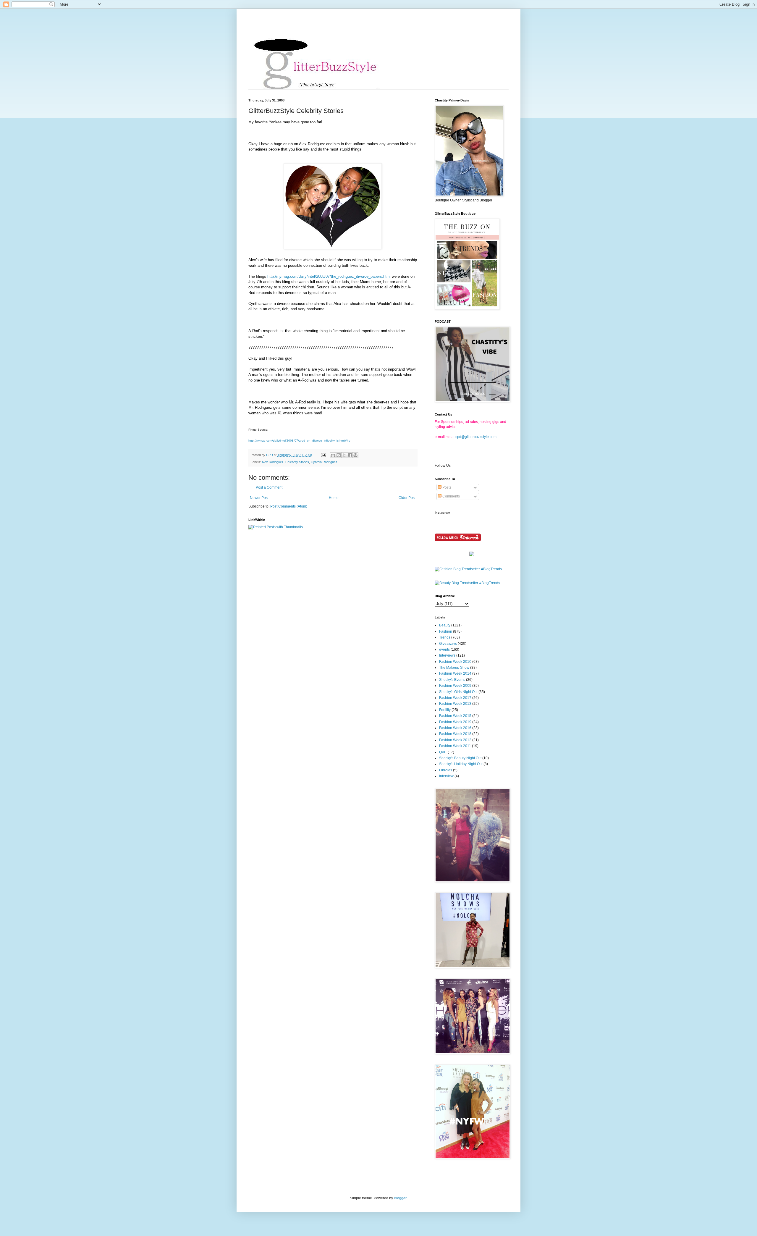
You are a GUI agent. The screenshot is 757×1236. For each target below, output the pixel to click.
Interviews (447, 655)
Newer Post (259, 498)
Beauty (444, 625)
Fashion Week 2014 (455, 673)
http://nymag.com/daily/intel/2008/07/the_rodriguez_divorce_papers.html (329, 276)
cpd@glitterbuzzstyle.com (475, 437)
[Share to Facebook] (350, 455)
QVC (443, 752)
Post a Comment (269, 487)
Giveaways (448, 644)
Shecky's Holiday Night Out (461, 764)
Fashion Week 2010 (455, 662)
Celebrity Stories (297, 462)
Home (334, 498)
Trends (444, 637)
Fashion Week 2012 (455, 740)
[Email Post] (323, 455)
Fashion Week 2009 (455, 686)
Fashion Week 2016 (455, 728)
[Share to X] (344, 455)
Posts (446, 487)
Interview (446, 776)
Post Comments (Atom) (288, 506)
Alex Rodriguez (273, 462)
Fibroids (445, 770)
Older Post (407, 498)
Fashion (445, 631)
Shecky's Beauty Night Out (460, 758)
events (444, 649)
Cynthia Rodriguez (324, 462)
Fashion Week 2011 (455, 746)
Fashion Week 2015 (455, 716)
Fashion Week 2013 (455, 704)
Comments (450, 496)
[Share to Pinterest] (355, 455)
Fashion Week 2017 (455, 698)
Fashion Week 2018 (455, 734)
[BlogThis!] (339, 455)
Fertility (445, 710)
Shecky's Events (452, 680)
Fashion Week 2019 (455, 722)
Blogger (400, 1198)
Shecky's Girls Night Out (458, 692)
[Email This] (333, 455)
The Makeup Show (454, 667)
